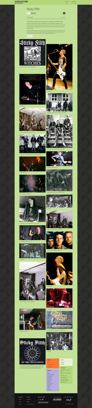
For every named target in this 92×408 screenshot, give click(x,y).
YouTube (42, 399)
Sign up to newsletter (44, 402)
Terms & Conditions (30, 404)
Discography (33, 13)
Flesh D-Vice (49, 384)
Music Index (21, 397)
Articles (20, 404)
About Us (28, 397)
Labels (20, 401)
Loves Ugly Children (50, 374)
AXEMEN (48, 386)
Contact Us (29, 399)
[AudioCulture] (21, 2)
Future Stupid (49, 376)
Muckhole (49, 381)
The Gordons (49, 378)
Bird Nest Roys (49, 379)
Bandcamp (62, 364)
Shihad (48, 373)
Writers (28, 401)
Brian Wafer (49, 389)
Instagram (40, 399)
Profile (28, 13)
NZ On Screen (57, 400)
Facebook (64, 13)
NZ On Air (69, 400)
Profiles (20, 399)
